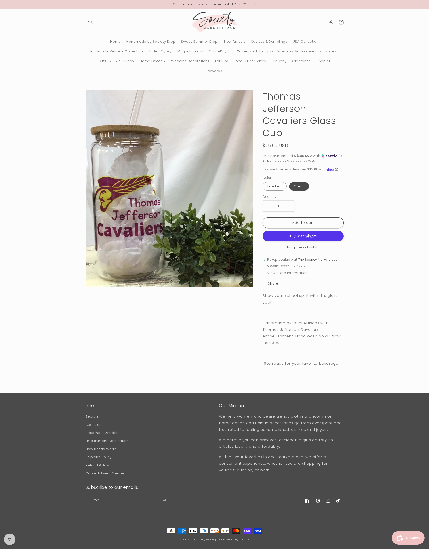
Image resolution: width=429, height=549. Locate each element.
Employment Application (107, 441)
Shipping (270, 160)
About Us (93, 424)
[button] (91, 22)
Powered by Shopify (236, 539)
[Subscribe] (164, 500)
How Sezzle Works (101, 449)
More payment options (303, 247)
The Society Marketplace (207, 539)
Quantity (269, 197)
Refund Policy (97, 465)
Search (92, 416)
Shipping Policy (99, 457)
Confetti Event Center (105, 473)
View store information (287, 273)
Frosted (274, 186)
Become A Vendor (102, 432)
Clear (299, 186)
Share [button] (273, 283)
